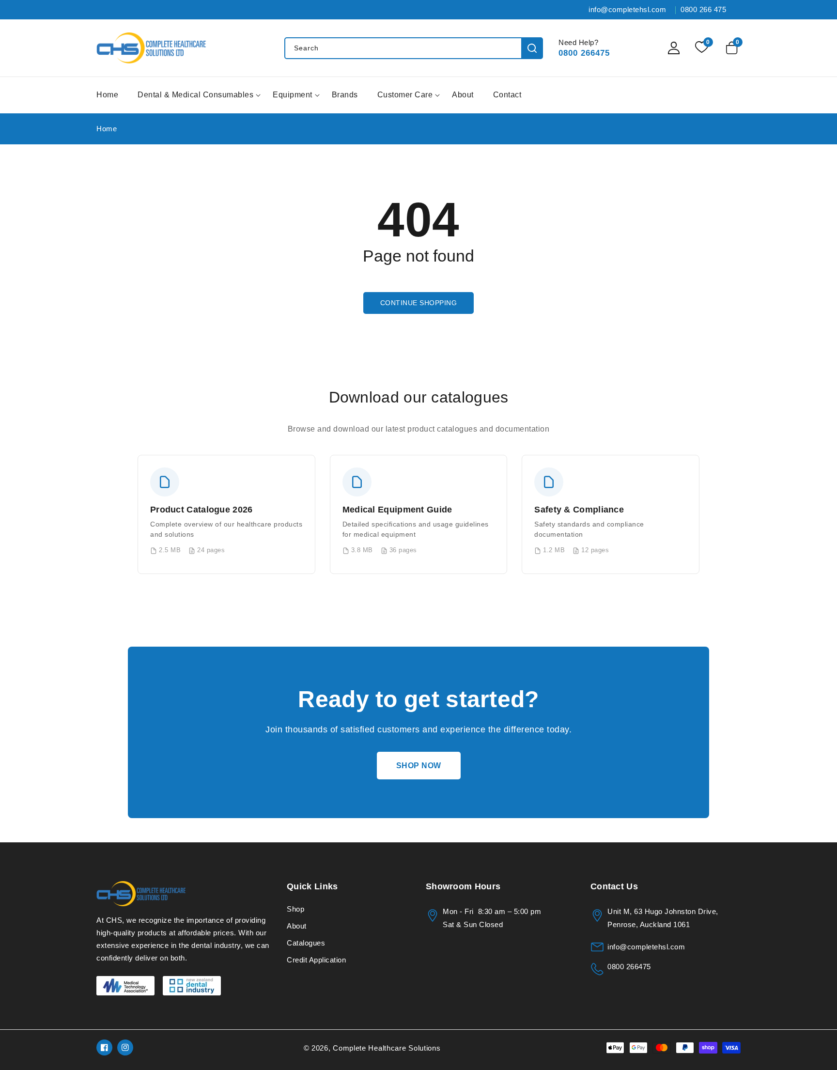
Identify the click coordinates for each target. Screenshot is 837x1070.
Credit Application (316, 960)
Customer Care (405, 95)
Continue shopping (418, 303)
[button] (733, 48)
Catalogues (306, 943)
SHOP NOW (418, 765)
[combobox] (413, 48)
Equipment (292, 95)
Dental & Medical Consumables (195, 95)
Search (532, 48)
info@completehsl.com (646, 947)
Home (106, 128)
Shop (295, 909)
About (297, 926)
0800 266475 (584, 53)
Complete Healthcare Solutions (386, 1048)
